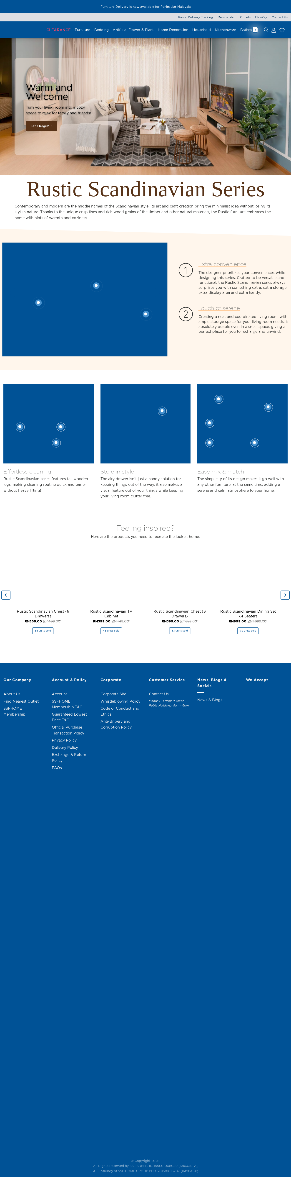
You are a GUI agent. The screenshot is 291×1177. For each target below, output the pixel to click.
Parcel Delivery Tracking (195, 17)
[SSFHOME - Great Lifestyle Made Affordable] (22, 30)
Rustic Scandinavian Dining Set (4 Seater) (248, 614)
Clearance (58, 29)
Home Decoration (173, 29)
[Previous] (10, 292)
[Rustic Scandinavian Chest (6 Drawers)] (43, 575)
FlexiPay (261, 17)
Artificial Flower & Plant (133, 29)
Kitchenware (225, 29)
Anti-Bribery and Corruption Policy (116, 724)
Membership (227, 17)
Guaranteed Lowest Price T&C (69, 717)
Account (59, 693)
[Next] (159, 292)
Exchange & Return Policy (69, 757)
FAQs (57, 767)
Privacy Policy (64, 740)
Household (201, 29)
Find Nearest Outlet (21, 701)
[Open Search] (266, 30)
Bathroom (248, 29)
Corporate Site (113, 693)
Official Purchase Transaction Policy (68, 730)
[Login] (273, 30)
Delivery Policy (65, 747)
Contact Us (280, 17)
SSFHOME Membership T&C (67, 704)
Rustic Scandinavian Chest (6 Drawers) (43, 614)
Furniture (82, 29)
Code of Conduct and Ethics (119, 711)
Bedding (101, 29)
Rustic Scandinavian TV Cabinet (111, 614)
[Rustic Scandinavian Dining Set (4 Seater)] (248, 575)
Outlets (245, 17)
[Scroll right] (255, 30)
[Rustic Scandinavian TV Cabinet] (111, 575)
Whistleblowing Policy (120, 701)
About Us (11, 693)
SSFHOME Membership (14, 711)
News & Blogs (209, 699)
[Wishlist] (281, 29)
